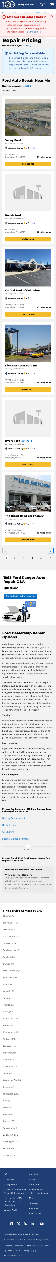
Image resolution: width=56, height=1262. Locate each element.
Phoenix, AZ (8, 916)
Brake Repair (9, 825)
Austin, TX (8, 1100)
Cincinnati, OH (10, 1066)
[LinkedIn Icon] (32, 1224)
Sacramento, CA (10, 936)
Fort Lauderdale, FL (12, 970)
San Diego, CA (9, 943)
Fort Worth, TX (10, 1114)
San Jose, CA (9, 957)
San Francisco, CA (11, 950)
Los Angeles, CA (10, 922)
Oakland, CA (9, 929)
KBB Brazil (34, 1208)
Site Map (33, 1203)
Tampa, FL (8, 998)
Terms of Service (13, 1251)
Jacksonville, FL (10, 977)
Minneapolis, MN (11, 1032)
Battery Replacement (13, 818)
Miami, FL (7, 984)
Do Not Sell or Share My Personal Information (14, 1191)
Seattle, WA (8, 1148)
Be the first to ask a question (20, 596)
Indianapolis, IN (10, 1018)
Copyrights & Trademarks (14, 1245)
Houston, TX (9, 1121)
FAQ (5, 1174)
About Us (33, 1174)
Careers (33, 1179)
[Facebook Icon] (12, 1224)
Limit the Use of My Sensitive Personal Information (12, 1201)
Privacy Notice (10, 1184)
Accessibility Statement (13, 1256)
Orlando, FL (8, 991)
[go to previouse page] (51, 550)
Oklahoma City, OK (12, 1080)
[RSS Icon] (25, 1224)
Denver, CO (8, 963)
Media (32, 1198)
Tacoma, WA (9, 1155)
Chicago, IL (8, 1011)
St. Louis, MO (9, 1039)
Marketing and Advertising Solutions (39, 1191)
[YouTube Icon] (41, 1224)
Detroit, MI (8, 1025)
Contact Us (8, 1179)
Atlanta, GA (8, 1004)
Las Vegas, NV (9, 1045)
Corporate (34, 1184)
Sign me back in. (33, 31)
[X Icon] (18, 1224)
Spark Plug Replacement (15, 838)
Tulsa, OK (7, 1073)
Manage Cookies (11, 1210)
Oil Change (8, 831)
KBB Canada (35, 1213)
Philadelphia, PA (11, 1093)
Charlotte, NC (9, 1059)
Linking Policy (29, 1251)
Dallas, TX (7, 1107)
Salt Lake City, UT (11, 1134)
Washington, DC (10, 1141)
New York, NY (9, 1052)
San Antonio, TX (10, 1128)
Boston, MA (8, 1087)
